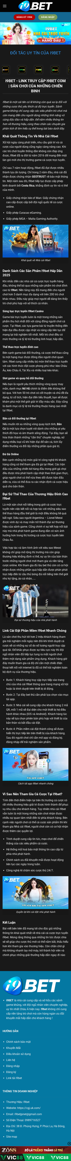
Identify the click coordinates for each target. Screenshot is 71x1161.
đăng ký (57, 737)
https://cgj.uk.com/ (29, 1108)
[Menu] (5, 6)
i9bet (6, 937)
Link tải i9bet (14, 1078)
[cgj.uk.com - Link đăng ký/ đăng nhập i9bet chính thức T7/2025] (35, 6)
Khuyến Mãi (13, 1048)
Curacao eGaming (30, 212)
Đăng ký (11, 1072)
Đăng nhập (13, 1066)
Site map (11, 1136)
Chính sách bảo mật (18, 1041)
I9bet (6, 102)
